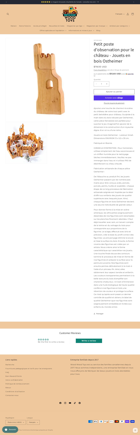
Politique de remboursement (17, 384)
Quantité (97, 79)
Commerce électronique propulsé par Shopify (37, 430)
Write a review (89, 341)
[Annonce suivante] (133, 2)
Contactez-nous (11, 395)
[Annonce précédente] (6, 2)
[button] (7, 14)
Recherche (9, 365)
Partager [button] (100, 314)
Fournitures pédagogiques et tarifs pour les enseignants (28, 369)
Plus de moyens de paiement (114, 103)
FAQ (7, 372)
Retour (8, 388)
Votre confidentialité (14, 380)
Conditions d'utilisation (15, 392)
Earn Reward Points (13, 376)
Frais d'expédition (100, 70)
